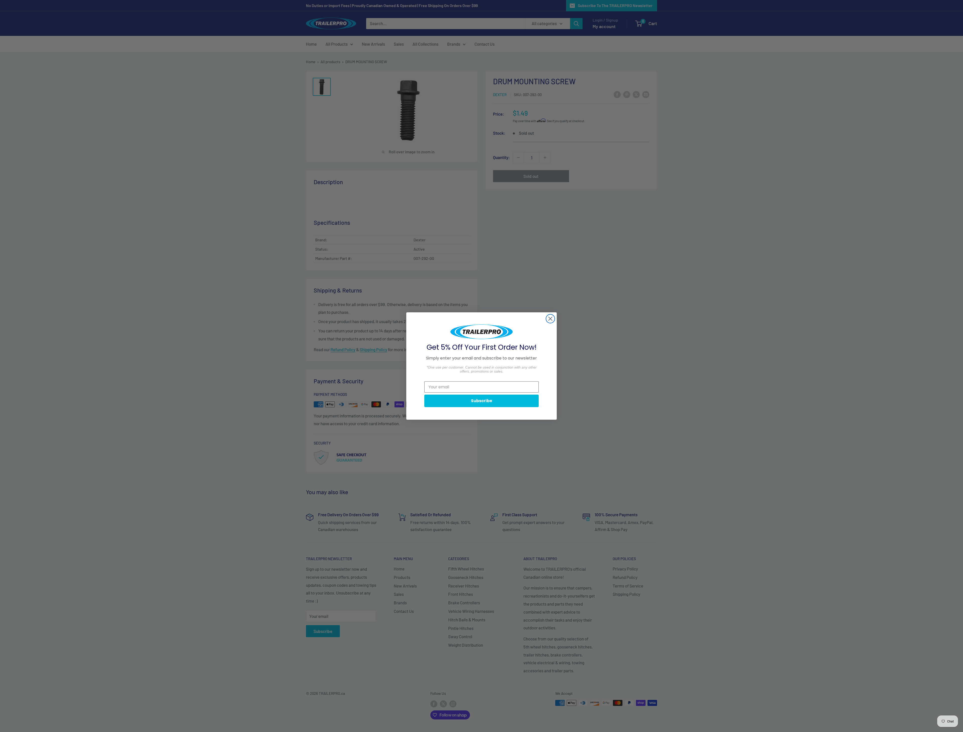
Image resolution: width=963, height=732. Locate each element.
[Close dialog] (550, 318)
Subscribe (481, 401)
